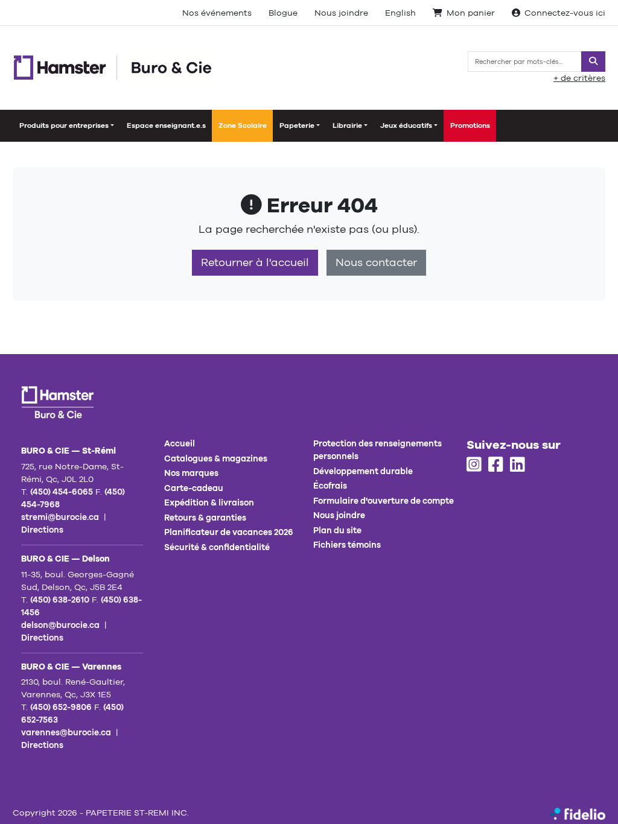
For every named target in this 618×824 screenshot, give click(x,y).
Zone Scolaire (242, 125)
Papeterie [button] (296, 125)
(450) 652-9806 (61, 707)
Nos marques (191, 473)
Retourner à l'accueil (255, 262)
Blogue (283, 12)
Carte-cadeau (193, 488)
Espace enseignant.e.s (166, 125)
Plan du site (337, 530)
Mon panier (471, 12)
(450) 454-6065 (61, 491)
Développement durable (363, 471)
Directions (42, 529)
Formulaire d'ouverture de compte (383, 500)
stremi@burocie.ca (60, 517)
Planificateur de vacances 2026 (228, 532)
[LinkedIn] (517, 465)
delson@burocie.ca (60, 625)
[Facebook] (495, 465)
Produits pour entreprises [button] (64, 125)
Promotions (470, 125)
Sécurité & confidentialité (217, 547)
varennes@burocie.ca (66, 732)
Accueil (179, 443)
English (400, 12)
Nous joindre (341, 12)
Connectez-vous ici (564, 12)
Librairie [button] (347, 125)
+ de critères (579, 78)
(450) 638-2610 (59, 599)
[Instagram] (474, 465)
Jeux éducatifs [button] (406, 125)
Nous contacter (376, 262)
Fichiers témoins (347, 545)
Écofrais (330, 485)
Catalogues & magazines (215, 458)
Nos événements (217, 12)
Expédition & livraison (209, 502)
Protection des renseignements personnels (377, 450)
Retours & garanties (205, 517)
